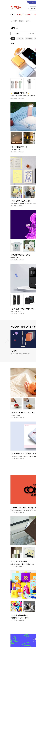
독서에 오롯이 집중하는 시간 (20, 201)
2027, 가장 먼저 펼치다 (18, 561)
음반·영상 (28, 15)
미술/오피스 (29, 39)
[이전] (7, 341)
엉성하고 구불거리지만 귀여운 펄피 (22, 412)
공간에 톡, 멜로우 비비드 (19, 615)
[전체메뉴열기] (12, 14)
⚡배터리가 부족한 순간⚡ (20, 93)
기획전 (20, 21)
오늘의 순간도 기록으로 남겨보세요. (23, 308)
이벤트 (15, 21)
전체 (27, 21)
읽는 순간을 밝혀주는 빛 (18, 147)
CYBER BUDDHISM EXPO (20, 255)
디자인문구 (20, 39)
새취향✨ (20, 15)
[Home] (11, 21)
